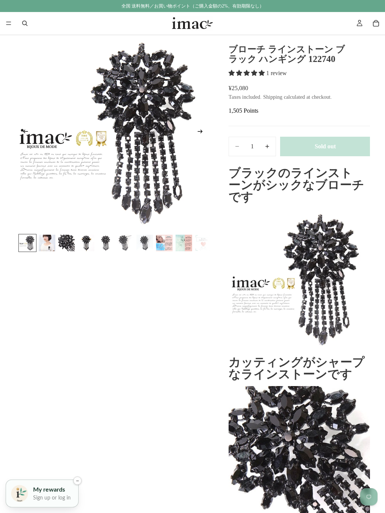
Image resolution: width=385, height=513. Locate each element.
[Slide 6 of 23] (125, 243)
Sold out (325, 146)
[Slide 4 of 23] (86, 243)
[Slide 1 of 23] (27, 243)
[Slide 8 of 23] (164, 243)
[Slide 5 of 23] (105, 243)
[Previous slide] (23, 133)
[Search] (25, 23)
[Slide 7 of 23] (144, 243)
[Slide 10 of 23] (203, 243)
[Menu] (8, 23)
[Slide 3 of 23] (66, 243)
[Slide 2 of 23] (47, 243)
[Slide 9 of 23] (184, 243)
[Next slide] (202, 133)
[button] (247, 73)
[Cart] (376, 23)
